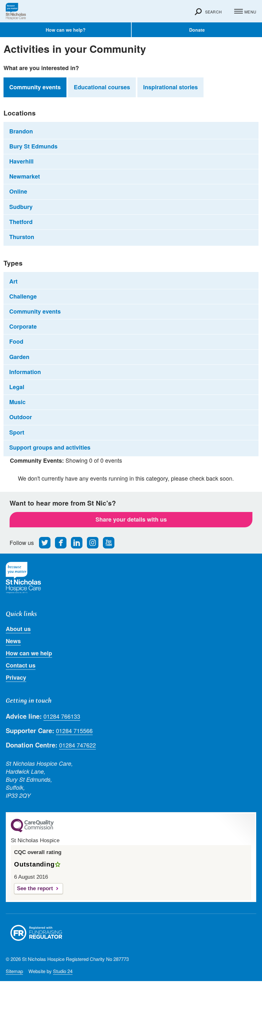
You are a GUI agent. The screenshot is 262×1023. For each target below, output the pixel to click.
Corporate (23, 326)
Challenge (23, 296)
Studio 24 (63, 971)
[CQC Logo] (32, 830)
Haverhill (21, 161)
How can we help (29, 653)
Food (16, 341)
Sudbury (21, 207)
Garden (19, 357)
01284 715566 (74, 731)
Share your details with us (131, 519)
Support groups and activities (49, 447)
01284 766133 (61, 716)
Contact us (20, 665)
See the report (35, 888)
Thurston (21, 237)
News (13, 641)
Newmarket (24, 176)
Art (13, 281)
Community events (35, 311)
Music (17, 402)
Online (18, 191)
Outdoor (20, 417)
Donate (197, 30)
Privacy (16, 677)
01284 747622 (77, 745)
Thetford (21, 222)
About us (18, 629)
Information (25, 372)
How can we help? (66, 30)
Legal (16, 387)
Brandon (21, 131)
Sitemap (14, 971)
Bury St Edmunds (33, 146)
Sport (16, 432)
